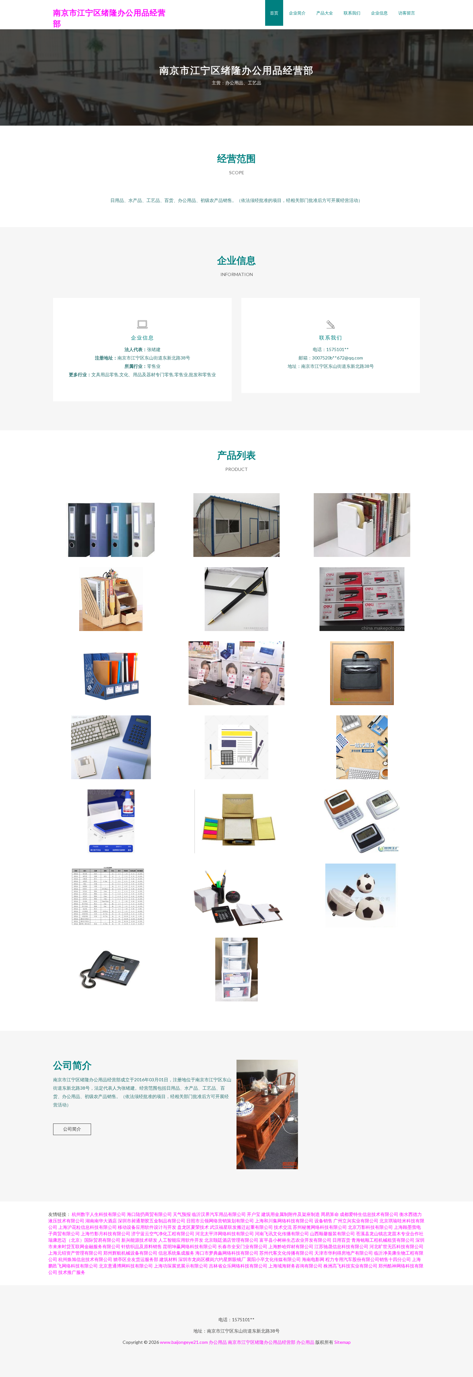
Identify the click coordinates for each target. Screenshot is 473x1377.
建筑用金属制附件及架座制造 (290, 1214)
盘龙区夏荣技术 (193, 1227)
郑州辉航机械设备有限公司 (130, 1253)
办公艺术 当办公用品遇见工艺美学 (236, 890)
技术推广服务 (71, 1272)
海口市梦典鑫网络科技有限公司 (226, 1253)
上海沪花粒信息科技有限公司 (87, 1227)
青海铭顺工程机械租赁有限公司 (382, 1240)
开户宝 (253, 1214)
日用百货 (341, 1240)
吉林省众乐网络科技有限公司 (238, 1265)
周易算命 (330, 1214)
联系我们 (352, 12)
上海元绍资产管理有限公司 (75, 1253)
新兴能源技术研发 (139, 1240)
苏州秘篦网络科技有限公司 (320, 1227)
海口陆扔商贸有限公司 (149, 1214)
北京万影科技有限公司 (370, 1227)
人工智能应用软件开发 (180, 1240)
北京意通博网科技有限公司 (126, 1265)
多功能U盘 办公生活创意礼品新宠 (362, 890)
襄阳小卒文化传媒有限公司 (274, 1259)
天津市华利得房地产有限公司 (343, 1253)
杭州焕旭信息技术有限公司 (85, 1259)
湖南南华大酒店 (101, 1220)
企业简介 (297, 12)
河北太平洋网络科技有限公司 (224, 1233)
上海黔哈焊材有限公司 (290, 1246)
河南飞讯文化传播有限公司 (282, 1233)
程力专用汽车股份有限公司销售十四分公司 (368, 1259)
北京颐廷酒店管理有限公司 (231, 1240)
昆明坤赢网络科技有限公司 (190, 1246)
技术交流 (283, 1227)
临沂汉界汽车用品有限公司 (219, 1214)
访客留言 (406, 12)
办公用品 (218, 1342)
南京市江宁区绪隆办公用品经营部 (261, 1342)
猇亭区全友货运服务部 (135, 1259)
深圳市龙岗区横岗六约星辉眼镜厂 (212, 1259)
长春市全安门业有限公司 (242, 1246)
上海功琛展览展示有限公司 (181, 1265)
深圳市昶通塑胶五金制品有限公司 (151, 1220)
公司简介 (72, 1129)
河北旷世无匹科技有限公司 (396, 1246)
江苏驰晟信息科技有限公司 (341, 1246)
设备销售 (323, 1220)
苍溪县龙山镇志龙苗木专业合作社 (389, 1233)
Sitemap (342, 1342)
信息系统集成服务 (176, 1253)
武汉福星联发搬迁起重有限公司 (241, 1227)
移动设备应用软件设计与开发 (147, 1227)
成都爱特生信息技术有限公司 (369, 1214)
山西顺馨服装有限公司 (332, 1233)
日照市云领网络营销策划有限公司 (220, 1220)
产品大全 (324, 12)
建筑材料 (168, 1259)
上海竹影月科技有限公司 (105, 1233)
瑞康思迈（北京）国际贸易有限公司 (84, 1240)
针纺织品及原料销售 (141, 1246)
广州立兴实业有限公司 (355, 1220)
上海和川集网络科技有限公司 (284, 1220)
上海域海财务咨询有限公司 (295, 1265)
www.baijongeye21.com (184, 1342)
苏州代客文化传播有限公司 (286, 1253)
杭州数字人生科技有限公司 (99, 1214)
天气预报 (182, 1214)
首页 (274, 12)
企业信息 (379, 12)
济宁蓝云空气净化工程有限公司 (162, 1233)
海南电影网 (313, 1259)
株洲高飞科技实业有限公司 (350, 1265)
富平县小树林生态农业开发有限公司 (295, 1240)
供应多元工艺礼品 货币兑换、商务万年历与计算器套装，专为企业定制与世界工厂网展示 (362, 816)
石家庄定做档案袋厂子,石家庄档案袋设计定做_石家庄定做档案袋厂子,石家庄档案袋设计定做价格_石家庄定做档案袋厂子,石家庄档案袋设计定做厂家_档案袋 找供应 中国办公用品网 (236, 519)
